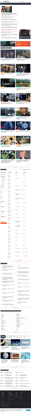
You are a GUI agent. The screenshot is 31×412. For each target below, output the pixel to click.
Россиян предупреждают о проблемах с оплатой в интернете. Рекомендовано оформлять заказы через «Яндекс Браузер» (9, 37)
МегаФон (17, 322)
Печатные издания (11, 399)
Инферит (17, 319)
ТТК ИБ (17, 329)
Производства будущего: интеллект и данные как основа (24, 386)
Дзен (21, 399)
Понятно (28, 410)
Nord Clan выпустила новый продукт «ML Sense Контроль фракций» (8, 300)
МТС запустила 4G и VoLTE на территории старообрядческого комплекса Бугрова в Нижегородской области (8, 282)
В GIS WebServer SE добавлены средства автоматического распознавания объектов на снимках (24, 299)
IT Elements (21, 372)
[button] (27, 1)
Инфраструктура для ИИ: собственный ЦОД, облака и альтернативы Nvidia (9, 383)
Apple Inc (2, 314)
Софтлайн (17, 327)
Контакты (17, 397)
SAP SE (17, 313)
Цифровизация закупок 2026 (24, 380)
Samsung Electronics (4, 329)
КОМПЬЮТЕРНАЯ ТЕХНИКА (10, 337)
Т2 (16, 328)
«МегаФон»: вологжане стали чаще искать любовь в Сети (8, 285)
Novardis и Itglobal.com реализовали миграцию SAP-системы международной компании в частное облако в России (23, 272)
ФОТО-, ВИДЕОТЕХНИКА (17, 337)
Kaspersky (2, 321)
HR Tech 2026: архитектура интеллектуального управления (9, 386)
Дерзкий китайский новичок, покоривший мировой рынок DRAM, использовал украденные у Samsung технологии (9, 19)
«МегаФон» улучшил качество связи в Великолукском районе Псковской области (24, 295)
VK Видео (21, 396)
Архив (2, 398)
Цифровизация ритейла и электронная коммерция (23, 375)
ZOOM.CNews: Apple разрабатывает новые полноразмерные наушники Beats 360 (24, 268)
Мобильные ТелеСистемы (20, 323)
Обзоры (3, 397)
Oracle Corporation (3, 326)
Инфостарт (18, 320)
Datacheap (2, 315)
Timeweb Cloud (4, 177)
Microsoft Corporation (4, 322)
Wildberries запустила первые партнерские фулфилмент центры (8, 270)
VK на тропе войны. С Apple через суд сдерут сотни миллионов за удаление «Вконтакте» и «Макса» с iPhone (9, 22)
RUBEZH (2, 328)
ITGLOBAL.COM (4, 180)
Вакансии (17, 396)
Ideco (2, 319)
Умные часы (21, 337)
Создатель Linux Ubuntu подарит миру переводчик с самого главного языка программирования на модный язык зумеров (9, 27)
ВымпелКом (18, 316)
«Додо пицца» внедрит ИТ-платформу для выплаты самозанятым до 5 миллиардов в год (8, 17)
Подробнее (9, 176)
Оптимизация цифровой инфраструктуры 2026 (8, 375)
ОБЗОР (20, 29)
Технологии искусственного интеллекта (24, 378)
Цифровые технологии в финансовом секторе (8, 372)
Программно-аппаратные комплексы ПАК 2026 (25, 37)
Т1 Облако (3, 181)
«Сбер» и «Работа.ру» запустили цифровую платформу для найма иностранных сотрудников (24, 291)
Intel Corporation (3, 320)
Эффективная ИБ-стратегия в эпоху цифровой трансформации (10, 378)
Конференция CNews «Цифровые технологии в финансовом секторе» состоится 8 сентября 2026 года (9, 29)
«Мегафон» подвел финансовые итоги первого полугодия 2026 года (7, 273)
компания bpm (18, 321)
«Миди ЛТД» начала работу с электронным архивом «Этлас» (8, 293)
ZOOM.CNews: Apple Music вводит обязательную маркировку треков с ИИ (23, 275)
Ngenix (2, 323)
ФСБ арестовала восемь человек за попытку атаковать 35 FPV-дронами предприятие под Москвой (9, 32)
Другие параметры (3, 221)
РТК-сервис (18, 326)
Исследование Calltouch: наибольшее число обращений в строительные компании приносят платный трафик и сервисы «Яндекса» (7, 278)
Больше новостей (15, 307)
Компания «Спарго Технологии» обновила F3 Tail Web (8, 289)
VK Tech (17, 315)
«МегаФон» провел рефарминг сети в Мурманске (23, 302)
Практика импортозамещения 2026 (25, 383)
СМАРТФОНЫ (7, 337)
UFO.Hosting (18, 314)
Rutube (21, 397)
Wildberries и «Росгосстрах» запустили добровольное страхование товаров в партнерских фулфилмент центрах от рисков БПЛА (7, 266)
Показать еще (2, 185)
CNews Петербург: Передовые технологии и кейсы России (9, 380)
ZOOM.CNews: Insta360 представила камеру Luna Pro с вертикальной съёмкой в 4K (24, 279)
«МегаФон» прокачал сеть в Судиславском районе (24, 287)
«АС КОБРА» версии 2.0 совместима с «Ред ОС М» (24, 283)
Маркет (9, 396)
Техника (10, 397)
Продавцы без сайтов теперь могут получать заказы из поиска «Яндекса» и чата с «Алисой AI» (7, 297)
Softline (3, 184)
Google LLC (2, 316)
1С (1, 313)
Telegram (21, 398)
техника (3, 336)
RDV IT (2, 327)
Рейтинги (3, 396)
